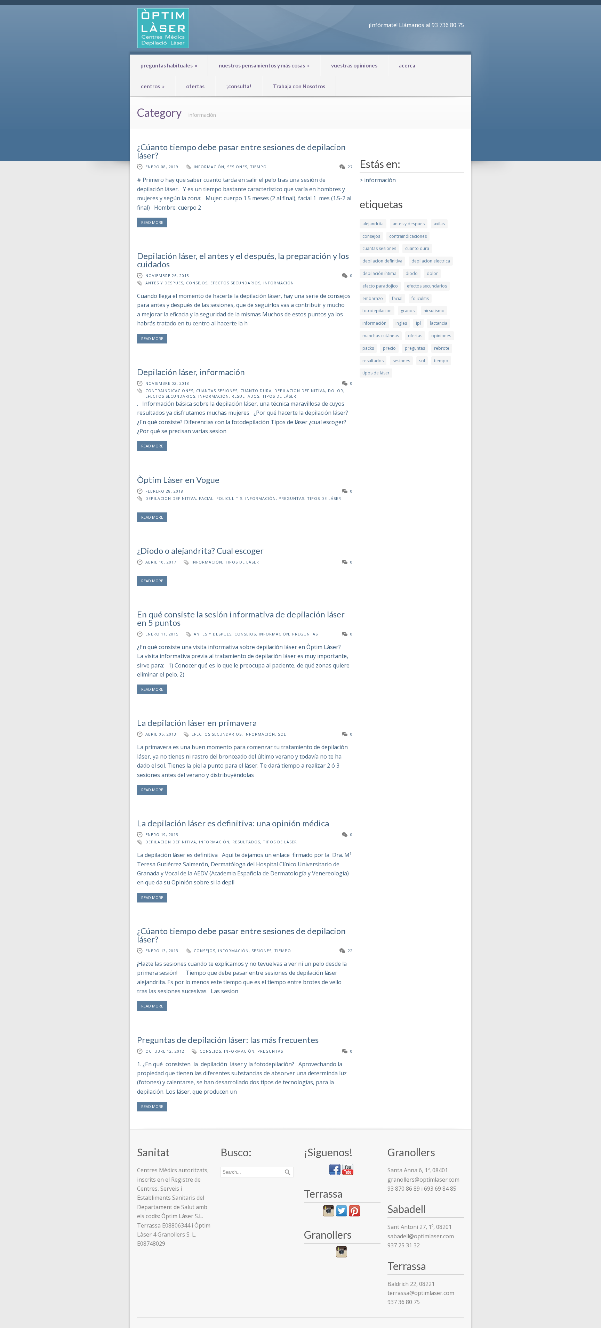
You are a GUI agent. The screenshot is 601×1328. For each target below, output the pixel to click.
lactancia (438, 323)
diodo (412, 273)
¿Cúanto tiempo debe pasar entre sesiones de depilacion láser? (241, 151)
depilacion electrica (430, 261)
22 (350, 950)
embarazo (372, 298)
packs (368, 348)
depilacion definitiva (299, 390)
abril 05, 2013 (160, 734)
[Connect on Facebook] (334, 1173)
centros (153, 86)
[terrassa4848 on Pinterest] (354, 1214)
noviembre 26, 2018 (167, 275)
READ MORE (152, 222)
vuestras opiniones (354, 65)
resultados (245, 396)
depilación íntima (379, 273)
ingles (401, 323)
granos (408, 311)
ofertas (195, 86)
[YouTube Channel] (347, 1173)
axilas (439, 224)
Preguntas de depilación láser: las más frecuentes (228, 1040)
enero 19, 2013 (161, 834)
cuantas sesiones (217, 390)
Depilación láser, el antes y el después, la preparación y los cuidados (243, 260)
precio (389, 348)
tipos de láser (279, 396)
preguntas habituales (169, 65)
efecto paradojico (380, 286)
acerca (407, 65)
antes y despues (164, 282)
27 (350, 166)
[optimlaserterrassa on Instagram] (328, 1214)
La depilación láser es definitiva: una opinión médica (233, 823)
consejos (197, 282)
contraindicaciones (169, 390)
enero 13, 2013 (161, 950)
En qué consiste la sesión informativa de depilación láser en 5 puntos (241, 618)
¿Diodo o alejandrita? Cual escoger (200, 550)
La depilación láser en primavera (197, 723)
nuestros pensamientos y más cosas (264, 65)
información (209, 166)
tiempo (258, 166)
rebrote (441, 348)
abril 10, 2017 (160, 562)
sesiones (237, 166)
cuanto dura (256, 390)
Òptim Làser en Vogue (178, 480)
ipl (418, 323)
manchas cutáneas (380, 336)
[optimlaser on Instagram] (341, 1255)
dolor (335, 390)
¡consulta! (238, 86)
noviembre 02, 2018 (167, 383)
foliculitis (229, 498)
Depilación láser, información (191, 372)
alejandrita (373, 224)
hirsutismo (434, 311)
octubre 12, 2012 (164, 1051)
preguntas (291, 498)
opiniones (441, 336)
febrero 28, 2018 (164, 491)
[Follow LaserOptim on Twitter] (341, 1214)
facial (206, 498)
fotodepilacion (377, 311)
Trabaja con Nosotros (299, 86)
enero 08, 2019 (161, 166)
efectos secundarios (235, 282)
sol (282, 734)
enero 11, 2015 (161, 634)
